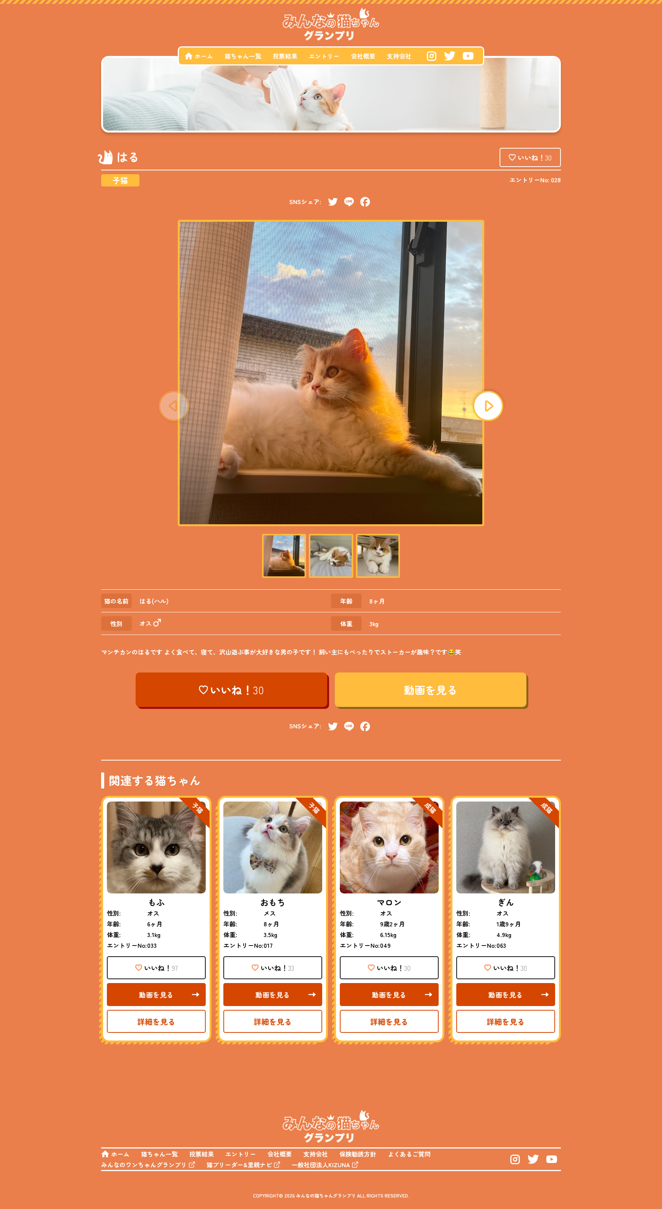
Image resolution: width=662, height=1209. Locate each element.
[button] (488, 406)
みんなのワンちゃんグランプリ (144, 1164)
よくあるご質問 (409, 1153)
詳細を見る (156, 1021)
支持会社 (399, 56)
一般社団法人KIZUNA (321, 1164)
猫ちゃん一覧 (242, 56)
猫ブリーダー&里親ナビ (239, 1164)
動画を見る (430, 689)
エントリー (324, 56)
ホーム (204, 56)
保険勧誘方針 (357, 1153)
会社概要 (363, 56)
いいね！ (535, 157)
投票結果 (285, 56)
